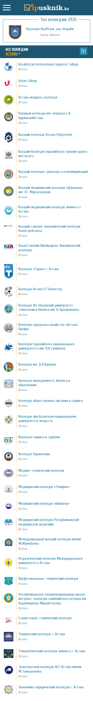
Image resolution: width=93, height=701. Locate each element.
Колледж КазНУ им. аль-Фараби (50, 29)
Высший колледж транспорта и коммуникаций (53, 172)
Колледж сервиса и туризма (39, 437)
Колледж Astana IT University (40, 289)
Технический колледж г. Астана (41, 634)
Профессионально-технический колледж (48, 578)
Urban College (27, 81)
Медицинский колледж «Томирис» (44, 487)
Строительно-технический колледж (45, 618)
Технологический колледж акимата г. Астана (51, 651)
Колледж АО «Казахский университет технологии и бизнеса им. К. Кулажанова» (48, 307)
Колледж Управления (34, 454)
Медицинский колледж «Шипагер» (43, 503)
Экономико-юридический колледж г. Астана (51, 687)
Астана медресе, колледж (37, 97)
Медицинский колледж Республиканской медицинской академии (48, 522)
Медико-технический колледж (41, 470)
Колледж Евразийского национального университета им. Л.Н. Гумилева (46, 346)
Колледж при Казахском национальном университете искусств (47, 418)
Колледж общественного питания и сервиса (50, 401)
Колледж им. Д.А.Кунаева (37, 364)
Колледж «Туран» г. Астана (38, 269)
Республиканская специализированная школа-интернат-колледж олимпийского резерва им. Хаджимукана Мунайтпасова (52, 598)
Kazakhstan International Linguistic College (48, 64)
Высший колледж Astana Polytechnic (45, 134)
